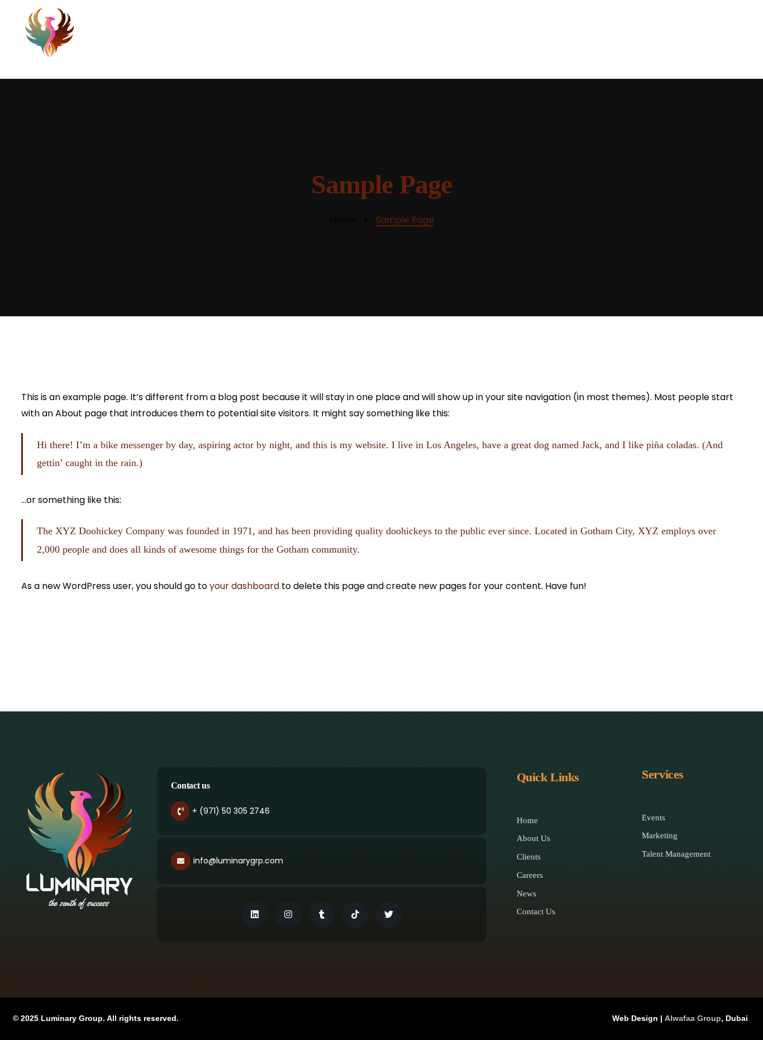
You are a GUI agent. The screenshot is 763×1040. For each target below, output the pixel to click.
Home (343, 220)
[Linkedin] (254, 914)
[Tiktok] (355, 914)
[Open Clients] (587, 39)
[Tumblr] (321, 914)
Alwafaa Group (693, 1018)
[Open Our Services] (533, 39)
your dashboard (244, 586)
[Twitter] (388, 914)
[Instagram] (288, 914)
